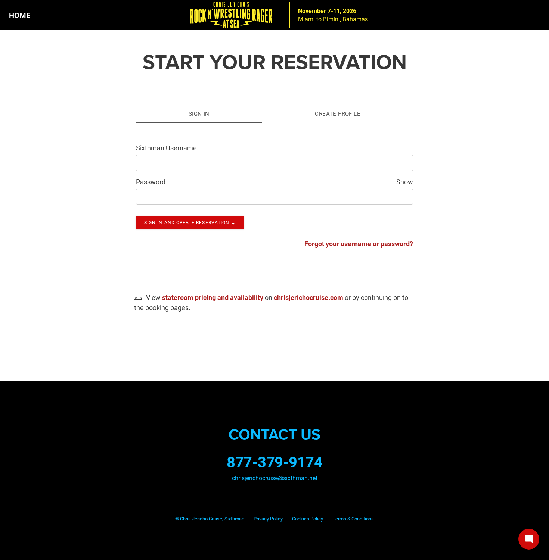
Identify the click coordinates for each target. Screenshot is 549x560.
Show (404, 181)
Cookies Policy (307, 518)
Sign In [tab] (199, 113)
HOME (19, 15)
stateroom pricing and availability (212, 297)
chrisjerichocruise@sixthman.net (274, 478)
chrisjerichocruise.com (308, 297)
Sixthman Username (166, 147)
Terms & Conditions (353, 518)
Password (150, 181)
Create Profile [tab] (337, 113)
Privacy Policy (268, 518)
